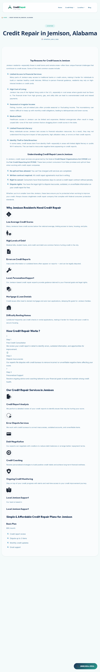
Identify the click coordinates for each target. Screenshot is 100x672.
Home (60, 7)
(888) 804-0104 (85, 666)
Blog (89, 7)
